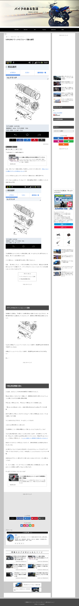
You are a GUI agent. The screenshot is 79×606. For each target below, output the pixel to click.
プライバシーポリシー (40, 602)
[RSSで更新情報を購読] (33, 525)
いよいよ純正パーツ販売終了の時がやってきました (35, 438)
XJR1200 (15, 146)
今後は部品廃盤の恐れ (25, 278)
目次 (25, 273)
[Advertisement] (27, 50)
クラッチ (13, 149)
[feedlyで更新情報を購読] (21, 543)
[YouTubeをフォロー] (24, 525)
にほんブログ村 (57, 112)
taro (16, 535)
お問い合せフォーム (49, 602)
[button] (41, 140)
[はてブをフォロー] (21, 525)
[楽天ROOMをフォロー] (27, 525)
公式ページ (63, 227)
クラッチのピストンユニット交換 (27, 276)
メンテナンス (9, 146)
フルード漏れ (19, 149)
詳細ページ (63, 224)
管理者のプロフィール (30, 602)
